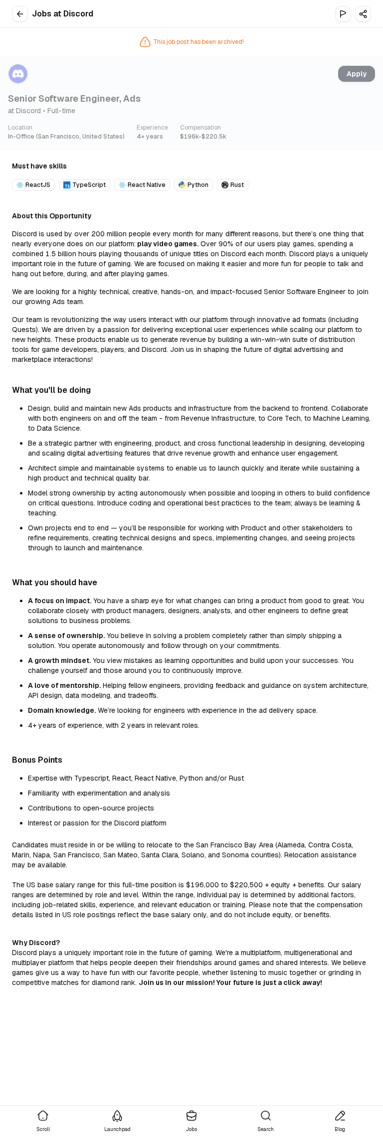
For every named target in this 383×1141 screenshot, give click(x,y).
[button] (363, 14)
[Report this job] (343, 14)
